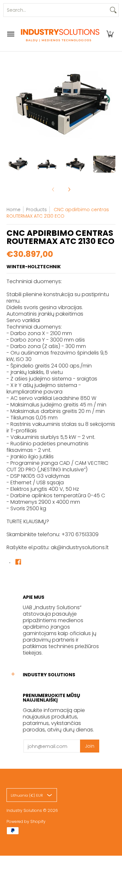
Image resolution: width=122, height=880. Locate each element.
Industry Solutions (24, 810)
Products (36, 209)
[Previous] (11, 105)
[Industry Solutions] (59, 34)
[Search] (113, 10)
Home (13, 209)
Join (89, 746)
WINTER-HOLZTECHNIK (34, 266)
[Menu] (10, 34)
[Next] (111, 105)
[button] (109, 34)
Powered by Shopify (26, 821)
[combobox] (56, 10)
